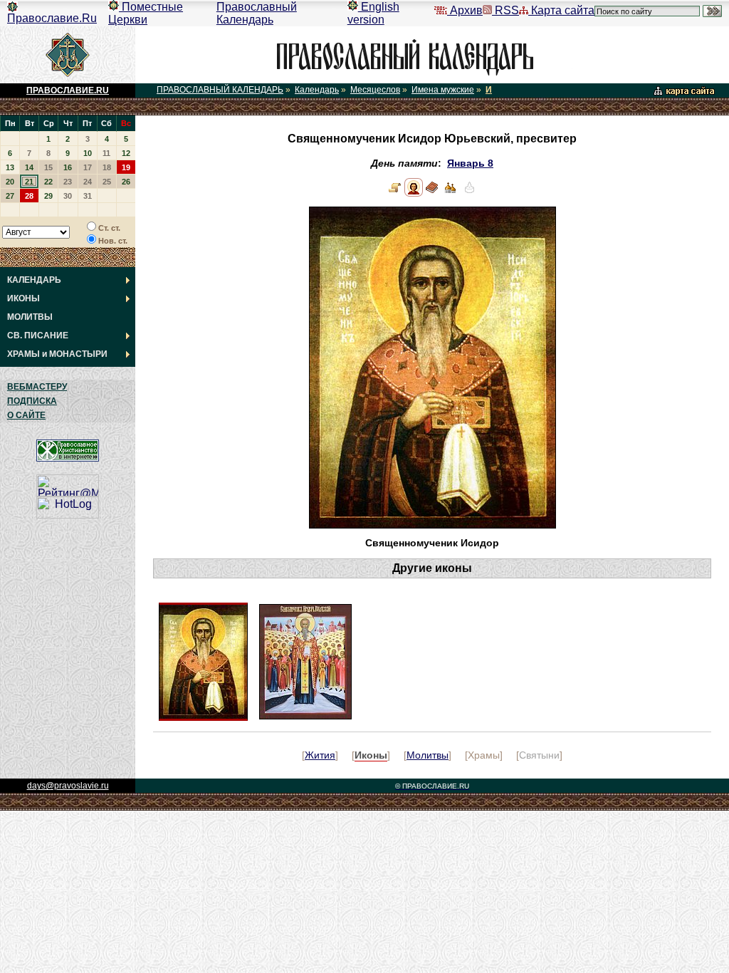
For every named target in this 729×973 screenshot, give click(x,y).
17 (87, 167)
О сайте (26, 415)
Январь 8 (470, 163)
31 (87, 196)
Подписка (32, 401)
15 (48, 167)
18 (107, 167)
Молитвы (428, 755)
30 (67, 196)
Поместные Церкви (145, 13)
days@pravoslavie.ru (68, 786)
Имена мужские (442, 90)
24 (87, 181)
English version (373, 13)
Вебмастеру (37, 387)
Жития (320, 755)
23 (67, 181)
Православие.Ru (52, 18)
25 (107, 181)
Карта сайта (561, 10)
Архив (465, 10)
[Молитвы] (432, 193)
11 (106, 153)
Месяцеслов (375, 90)
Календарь (317, 90)
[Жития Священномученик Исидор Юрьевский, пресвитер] (395, 193)
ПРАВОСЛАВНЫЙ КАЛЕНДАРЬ (220, 90)
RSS (505, 10)
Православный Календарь (256, 13)
